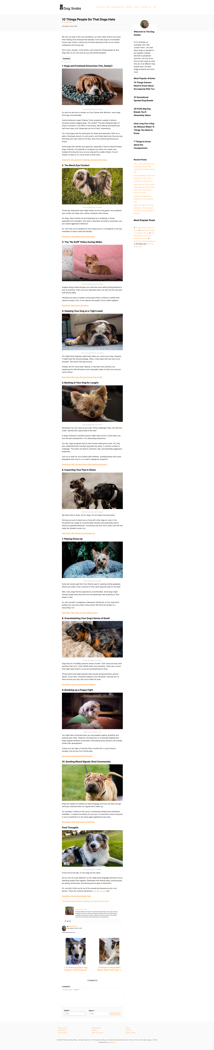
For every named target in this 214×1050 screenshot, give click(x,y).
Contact (128, 1030)
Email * (92, 1011)
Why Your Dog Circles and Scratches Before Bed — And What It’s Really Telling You (144, 168)
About (128, 1028)
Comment (66, 987)
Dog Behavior (96, 1028)
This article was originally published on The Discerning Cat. (85, 901)
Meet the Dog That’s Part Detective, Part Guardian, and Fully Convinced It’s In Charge (144, 209)
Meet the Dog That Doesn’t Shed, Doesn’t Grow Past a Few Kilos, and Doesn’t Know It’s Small (144, 189)
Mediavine (112, 1042)
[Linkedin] (67, 921)
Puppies (94, 1030)
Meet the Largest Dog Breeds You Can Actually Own (143, 199)
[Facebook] (65, 921)
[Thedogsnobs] (72, 7)
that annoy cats (99, 891)
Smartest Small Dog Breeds (144, 241)
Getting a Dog (62, 1028)
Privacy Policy (62, 1033)
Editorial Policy (131, 1033)
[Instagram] (70, 921)
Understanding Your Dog (68, 932)
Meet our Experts (97, 1033)
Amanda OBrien (68, 22)
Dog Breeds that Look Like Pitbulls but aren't (144, 235)
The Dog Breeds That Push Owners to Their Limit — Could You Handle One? (144, 178)
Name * (67, 1010)
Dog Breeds (62, 1030)
